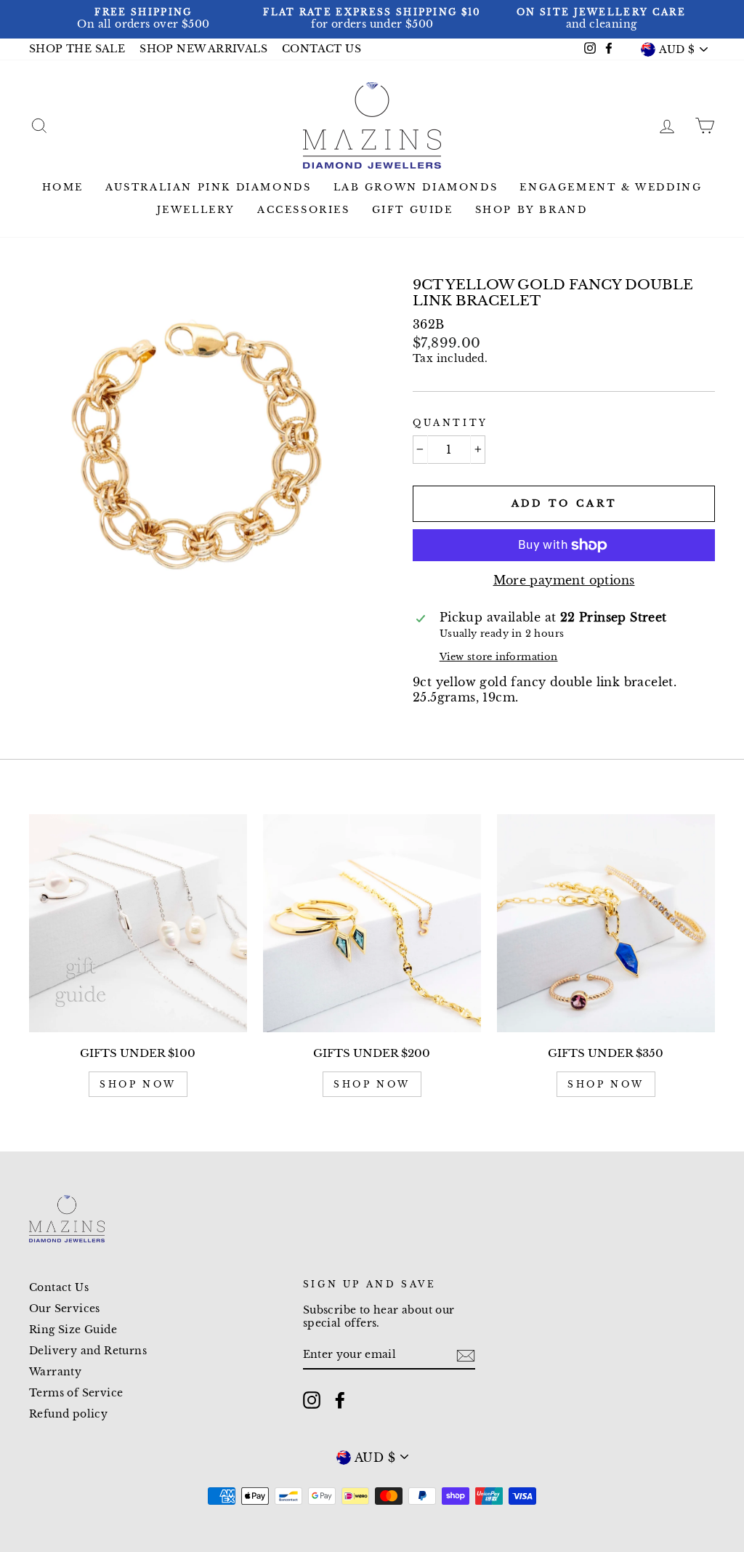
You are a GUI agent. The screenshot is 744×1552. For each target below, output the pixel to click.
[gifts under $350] (606, 923)
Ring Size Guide (73, 1330)
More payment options (564, 580)
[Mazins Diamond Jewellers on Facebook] (340, 1400)
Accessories (303, 210)
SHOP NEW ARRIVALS (203, 49)
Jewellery (196, 210)
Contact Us (59, 1288)
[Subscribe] (465, 1355)
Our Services (64, 1309)
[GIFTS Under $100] (138, 923)
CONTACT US (321, 49)
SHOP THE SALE (77, 49)
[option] (143, 19)
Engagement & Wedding (610, 187)
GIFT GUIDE (412, 210)
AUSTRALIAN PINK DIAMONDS (208, 187)
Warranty (55, 1372)
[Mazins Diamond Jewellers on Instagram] (311, 1400)
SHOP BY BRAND (531, 210)
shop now (138, 1084)
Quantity (450, 422)
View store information (499, 656)
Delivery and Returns (88, 1351)
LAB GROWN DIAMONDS (415, 187)
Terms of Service (76, 1393)
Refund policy (68, 1414)
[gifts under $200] (372, 923)
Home (63, 187)
